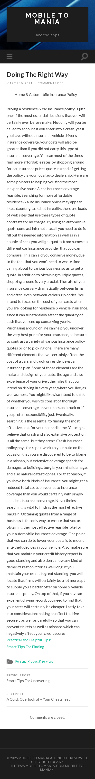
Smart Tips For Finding (25, 646)
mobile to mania (47, 18)
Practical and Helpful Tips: (29, 639)
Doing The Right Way (37, 74)
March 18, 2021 (19, 83)
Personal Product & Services (34, 661)
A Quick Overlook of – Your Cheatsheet (38, 697)
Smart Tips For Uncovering (28, 678)
